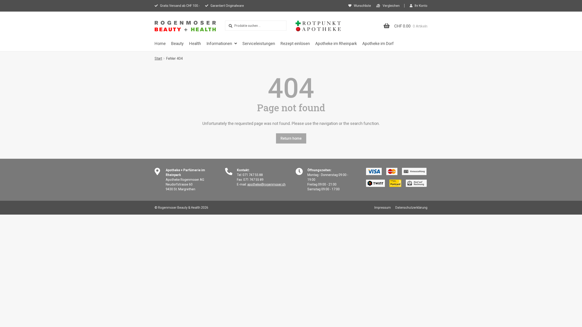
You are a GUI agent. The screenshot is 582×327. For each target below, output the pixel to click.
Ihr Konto (421, 5)
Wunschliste (362, 5)
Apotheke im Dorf (378, 43)
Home (160, 43)
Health (195, 43)
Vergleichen (391, 5)
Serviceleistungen (258, 43)
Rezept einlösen (295, 43)
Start (158, 58)
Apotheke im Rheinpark (336, 43)
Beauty (177, 43)
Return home (291, 138)
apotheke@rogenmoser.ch (266, 184)
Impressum (382, 207)
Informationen (219, 43)
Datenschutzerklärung (411, 207)
